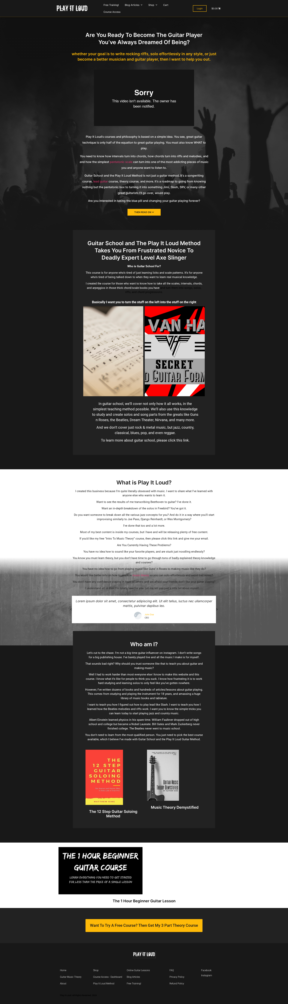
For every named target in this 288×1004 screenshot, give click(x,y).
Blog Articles (132, 4)
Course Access (112, 11)
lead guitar (100, 181)
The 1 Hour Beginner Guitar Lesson (144, 901)
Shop (151, 4)
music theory (140, 575)
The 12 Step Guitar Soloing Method (113, 813)
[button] (71, 609)
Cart (165, 4)
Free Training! (111, 4)
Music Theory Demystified (175, 807)
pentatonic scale (121, 162)
